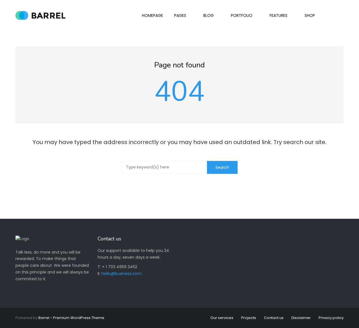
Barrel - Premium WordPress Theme (71, 317)
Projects (248, 317)
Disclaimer (301, 317)
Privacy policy (331, 317)
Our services (221, 317)
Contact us (274, 317)
